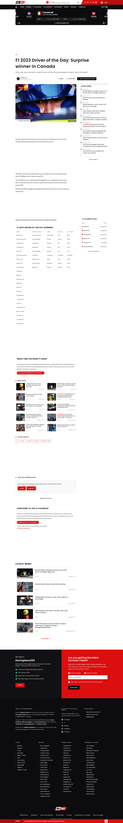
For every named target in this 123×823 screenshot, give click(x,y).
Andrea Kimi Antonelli (46, 760)
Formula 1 (36, 441)
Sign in (20, 685)
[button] (29, 15)
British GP (66, 765)
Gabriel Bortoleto (45, 796)
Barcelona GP (67, 760)
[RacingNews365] (20, 2)
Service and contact (92, 714)
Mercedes (20, 753)
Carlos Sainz (43, 767)
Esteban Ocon (44, 772)
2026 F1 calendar (29, 727)
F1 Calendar (37, 7)
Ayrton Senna (90, 755)
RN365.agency (90, 717)
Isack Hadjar (43, 762)
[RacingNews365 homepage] (16, 7)
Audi (18, 758)
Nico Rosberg (90, 745)
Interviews (58, 7)
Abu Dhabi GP (67, 791)
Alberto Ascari (90, 753)
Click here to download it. (23, 528)
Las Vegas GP (67, 786)
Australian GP (67, 745)
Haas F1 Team (21, 762)
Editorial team (24, 815)
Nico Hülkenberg (45, 784)
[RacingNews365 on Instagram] (85, 2)
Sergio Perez (40, 189)
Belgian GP (66, 767)
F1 (16, 55)
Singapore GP (67, 782)
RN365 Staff (24, 77)
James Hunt (89, 760)
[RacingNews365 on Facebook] (88, 2)
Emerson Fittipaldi (91, 782)
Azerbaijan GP (67, 779)
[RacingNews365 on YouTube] (96, 2)
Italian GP (66, 774)
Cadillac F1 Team (22, 770)
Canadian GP (67, 755)
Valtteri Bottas (44, 774)
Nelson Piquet (90, 786)
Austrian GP (66, 762)
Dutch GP (66, 772)
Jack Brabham (90, 789)
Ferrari (19, 750)
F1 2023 (29, 441)
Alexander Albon (45, 786)
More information (62, 23)
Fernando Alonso (40, 722)
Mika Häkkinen (90, 765)
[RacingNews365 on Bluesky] (93, 2)
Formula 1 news (46, 441)
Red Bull (19, 745)
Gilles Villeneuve (91, 758)
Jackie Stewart (90, 762)
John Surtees (90, 791)
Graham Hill (89, 784)
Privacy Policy (60, 815)
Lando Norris (19, 724)
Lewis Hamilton (44, 755)
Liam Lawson (44, 789)
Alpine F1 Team (21, 755)
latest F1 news (24, 712)
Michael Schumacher (92, 750)
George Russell (29, 724)
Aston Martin (21, 760)
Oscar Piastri (44, 765)
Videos (66, 7)
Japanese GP (67, 750)
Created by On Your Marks (82, 815)
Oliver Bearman (44, 791)
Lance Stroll (43, 782)
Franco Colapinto (45, 794)
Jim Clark (89, 770)
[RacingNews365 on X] (90, 2)
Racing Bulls (20, 765)
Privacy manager (98, 815)
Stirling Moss (89, 777)
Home (22, 7)
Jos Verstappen (90, 767)
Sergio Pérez (43, 770)
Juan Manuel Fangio (92, 779)
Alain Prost (89, 748)
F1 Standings (47, 7)
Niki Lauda (89, 772)
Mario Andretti (90, 794)
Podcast (74, 7)
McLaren (19, 748)
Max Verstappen (28, 189)
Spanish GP (66, 777)
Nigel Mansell (90, 774)
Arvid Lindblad (44, 777)
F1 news (28, 7)
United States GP (68, 784)
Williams (23, 176)
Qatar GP (66, 789)
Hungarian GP (67, 770)
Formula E (82, 7)
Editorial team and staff (93, 712)
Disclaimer (34, 815)
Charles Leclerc (42, 724)
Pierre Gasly (43, 779)
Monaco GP (66, 758)
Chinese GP (66, 748)
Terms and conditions (46, 815)
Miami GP (66, 753)
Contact (69, 815)
